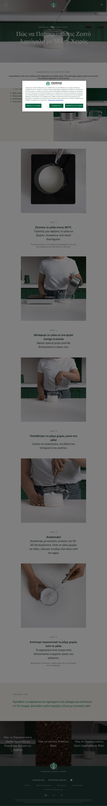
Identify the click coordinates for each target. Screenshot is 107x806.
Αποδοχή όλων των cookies (74, 105)
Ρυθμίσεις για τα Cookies (33, 105)
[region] (54, 96)
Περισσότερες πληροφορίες (56, 100)
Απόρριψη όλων (56, 105)
